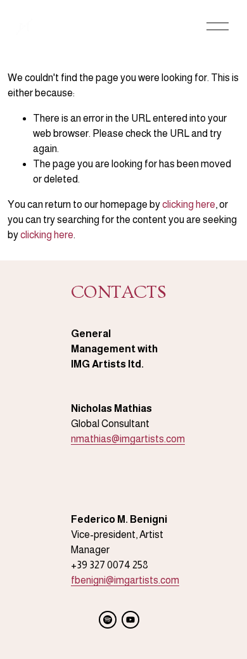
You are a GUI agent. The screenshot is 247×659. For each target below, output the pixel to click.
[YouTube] (130, 620)
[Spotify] (108, 620)
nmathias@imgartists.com (128, 438)
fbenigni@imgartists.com (125, 580)
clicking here (188, 204)
